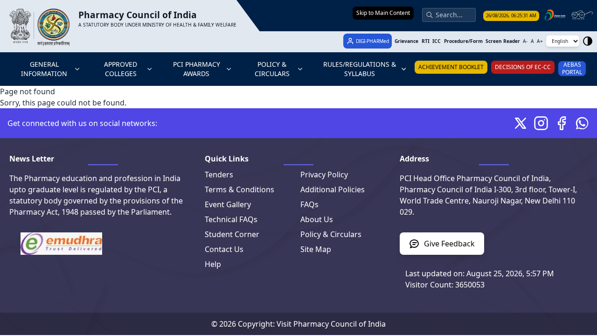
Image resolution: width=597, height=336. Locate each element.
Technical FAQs (231, 219)
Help (213, 264)
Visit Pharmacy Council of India (331, 324)
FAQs (309, 204)
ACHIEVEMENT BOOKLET (451, 67)
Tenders (219, 174)
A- (525, 41)
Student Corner (232, 234)
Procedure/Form (463, 41)
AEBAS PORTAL (572, 68)
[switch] (587, 41)
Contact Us (224, 249)
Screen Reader (503, 41)
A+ (540, 41)
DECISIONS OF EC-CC (523, 67)
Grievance (406, 41)
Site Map (315, 249)
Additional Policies (332, 189)
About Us (316, 219)
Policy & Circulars (330, 234)
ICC (436, 41)
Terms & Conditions (239, 189)
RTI (426, 41)
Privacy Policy (324, 174)
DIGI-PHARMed (372, 41)
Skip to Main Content (383, 13)
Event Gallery (228, 204)
